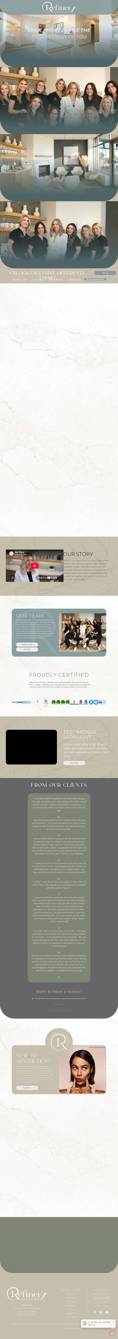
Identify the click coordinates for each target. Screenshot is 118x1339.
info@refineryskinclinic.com (101, 1294)
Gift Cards (70, 1302)
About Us (27, 649)
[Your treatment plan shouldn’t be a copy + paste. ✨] (13, 1253)
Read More (27, 1088)
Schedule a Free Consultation (92, 315)
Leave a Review (59, 1004)
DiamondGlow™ (74, 279)
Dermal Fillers (37, 279)
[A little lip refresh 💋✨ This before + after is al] (82, 1253)
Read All (76, 1209)
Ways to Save (70, 1298)
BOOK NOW (70, 1313)
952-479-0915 (102, 1302)
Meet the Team (27, 644)
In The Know (71, 1306)
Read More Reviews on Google (59, 1010)
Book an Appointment (95, 279)
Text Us (71, 1309)
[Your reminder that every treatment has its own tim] (104, 1253)
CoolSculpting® (55, 279)
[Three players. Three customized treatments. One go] (36, 1253)
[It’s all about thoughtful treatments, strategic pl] (59, 1253)
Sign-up (105, 273)
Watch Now (74, 763)
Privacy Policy (71, 1317)
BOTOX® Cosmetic (19, 279)
